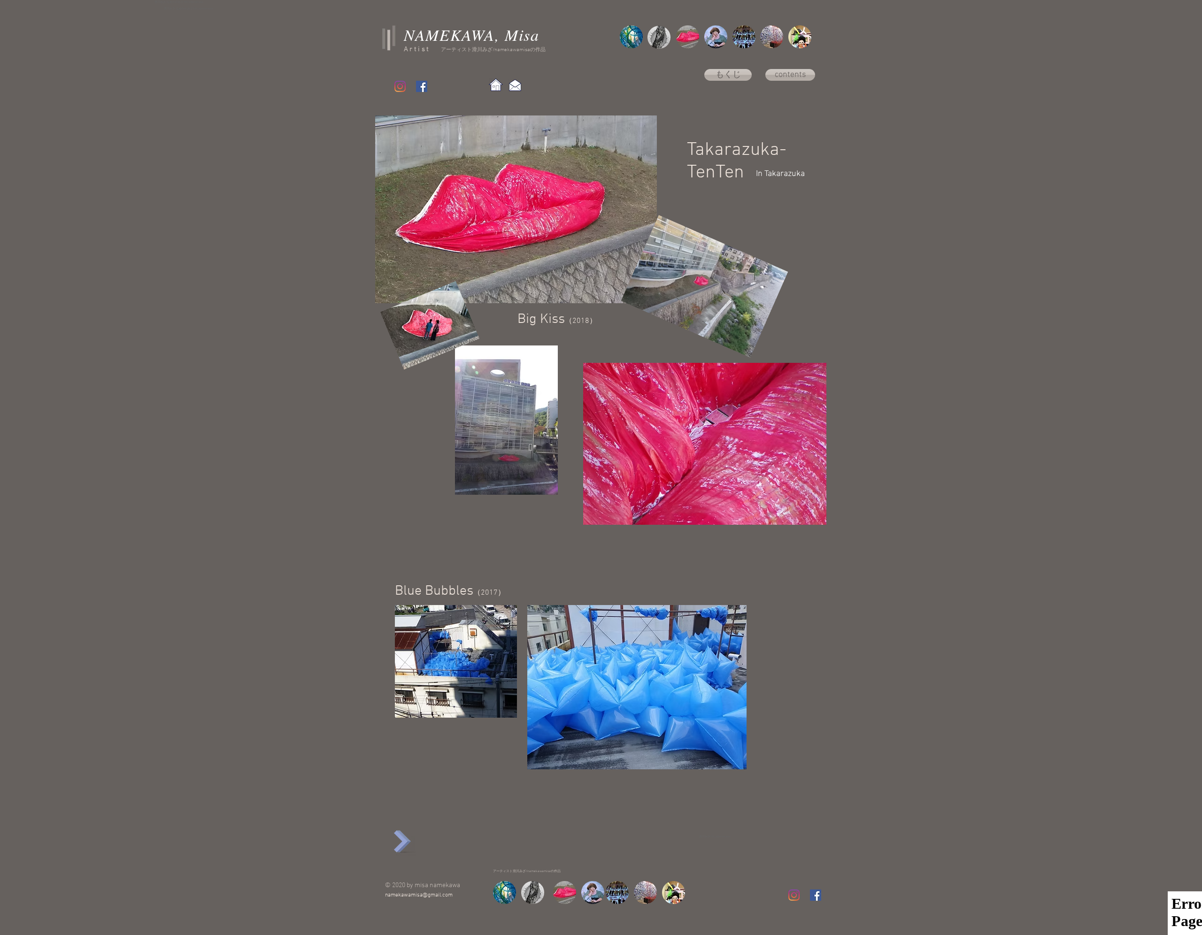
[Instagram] (400, 86)
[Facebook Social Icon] (421, 86)
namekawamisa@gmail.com (419, 895)
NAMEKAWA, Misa (471, 34)
